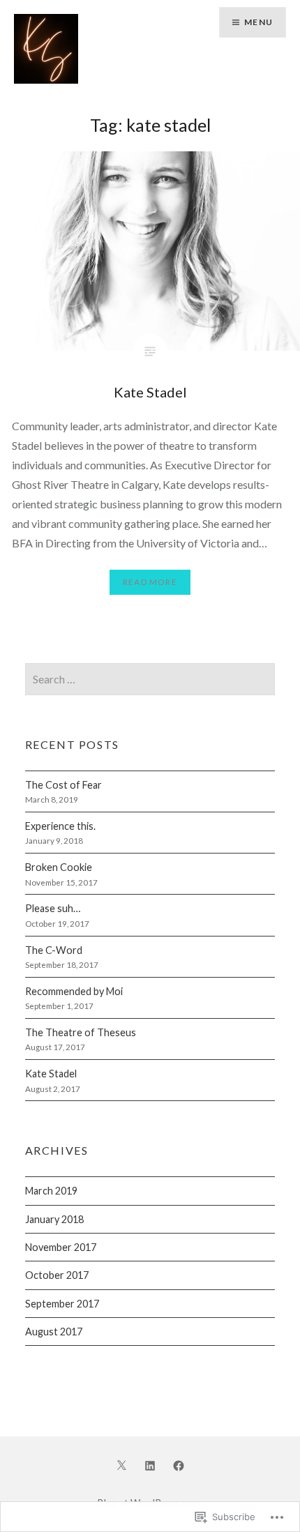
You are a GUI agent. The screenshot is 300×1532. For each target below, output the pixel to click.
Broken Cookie (58, 867)
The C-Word (53, 950)
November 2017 (60, 1247)
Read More (150, 582)
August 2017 (53, 1331)
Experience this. (60, 826)
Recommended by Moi (74, 991)
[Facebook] (179, 1464)
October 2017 (57, 1275)
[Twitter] (121, 1464)
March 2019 (51, 1191)
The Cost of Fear (63, 785)
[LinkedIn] (150, 1464)
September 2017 (62, 1304)
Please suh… (52, 908)
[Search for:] (150, 679)
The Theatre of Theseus (80, 1032)
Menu (258, 22)
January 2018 (54, 1219)
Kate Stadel (51, 1073)
